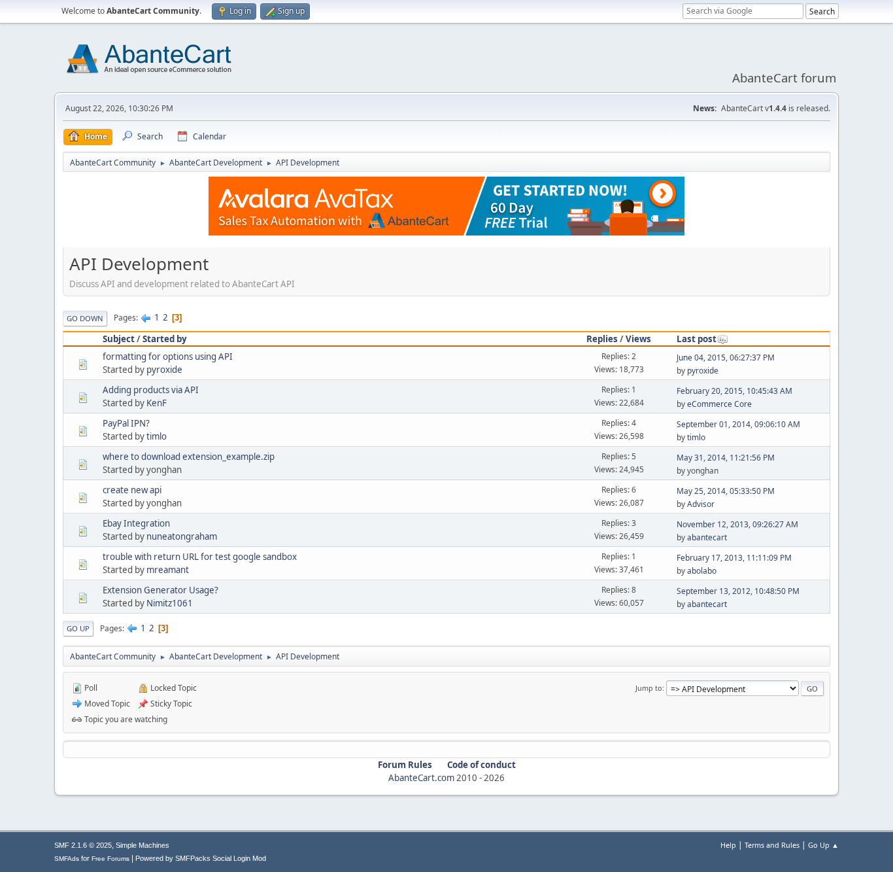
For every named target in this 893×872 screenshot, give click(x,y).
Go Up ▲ (823, 845)
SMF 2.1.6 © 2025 (83, 845)
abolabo (701, 570)
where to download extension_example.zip (189, 456)
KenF (156, 403)
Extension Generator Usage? (160, 590)
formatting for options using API (168, 356)
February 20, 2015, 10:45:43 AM (734, 390)
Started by (165, 339)
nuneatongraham (181, 536)
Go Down (85, 318)
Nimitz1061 (169, 603)
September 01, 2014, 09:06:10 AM (738, 424)
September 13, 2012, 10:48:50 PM (738, 591)
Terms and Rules (772, 845)
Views (638, 339)
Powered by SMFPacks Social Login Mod (200, 858)
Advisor (701, 504)
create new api (132, 490)
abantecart (707, 537)
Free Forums (110, 858)
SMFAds (66, 858)
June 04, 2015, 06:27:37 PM (726, 357)
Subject (119, 339)
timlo (156, 436)
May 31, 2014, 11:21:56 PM (726, 457)
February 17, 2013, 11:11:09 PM (734, 557)
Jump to (648, 688)
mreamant (167, 570)
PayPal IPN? (126, 423)
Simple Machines (142, 845)
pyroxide (164, 369)
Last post (696, 339)
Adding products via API (151, 390)
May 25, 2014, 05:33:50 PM (726, 491)
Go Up (78, 628)
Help (728, 845)
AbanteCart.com (421, 778)
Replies (602, 339)
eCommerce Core (719, 404)
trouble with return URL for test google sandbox (200, 557)
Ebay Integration (136, 523)
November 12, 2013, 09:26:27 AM (737, 524)
